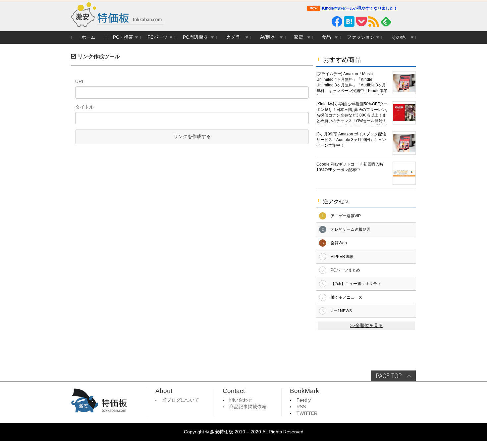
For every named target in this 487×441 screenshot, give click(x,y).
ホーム (88, 37)
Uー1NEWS (341, 311)
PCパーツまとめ (345, 270)
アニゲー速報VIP (346, 216)
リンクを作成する (192, 136)
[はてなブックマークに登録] (349, 21)
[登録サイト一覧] (398, 21)
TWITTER (307, 413)
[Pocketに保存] (361, 21)
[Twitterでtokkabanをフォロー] (312, 21)
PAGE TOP (393, 375)
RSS (301, 406)
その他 (399, 37)
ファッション (361, 37)
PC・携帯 (123, 37)
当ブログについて (180, 400)
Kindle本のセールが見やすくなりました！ (360, 8)
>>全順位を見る (366, 325)
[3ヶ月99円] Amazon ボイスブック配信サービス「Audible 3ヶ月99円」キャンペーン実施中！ (351, 140)
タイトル (84, 107)
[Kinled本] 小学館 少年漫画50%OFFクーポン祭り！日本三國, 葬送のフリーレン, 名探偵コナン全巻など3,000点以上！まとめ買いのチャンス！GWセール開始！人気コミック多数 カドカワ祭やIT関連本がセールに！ (352, 113)
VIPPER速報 (342, 256)
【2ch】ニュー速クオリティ (356, 283)
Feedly (304, 400)
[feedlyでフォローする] (386, 21)
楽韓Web (339, 243)
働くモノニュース (346, 297)
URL (79, 81)
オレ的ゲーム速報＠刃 (350, 229)
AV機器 (267, 37)
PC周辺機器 (195, 37)
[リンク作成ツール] (410, 21)
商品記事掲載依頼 (247, 406)
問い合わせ (240, 400)
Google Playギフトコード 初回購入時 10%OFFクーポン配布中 (349, 167)
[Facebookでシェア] (337, 21)
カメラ (233, 37)
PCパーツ (157, 37)
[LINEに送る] (324, 21)
